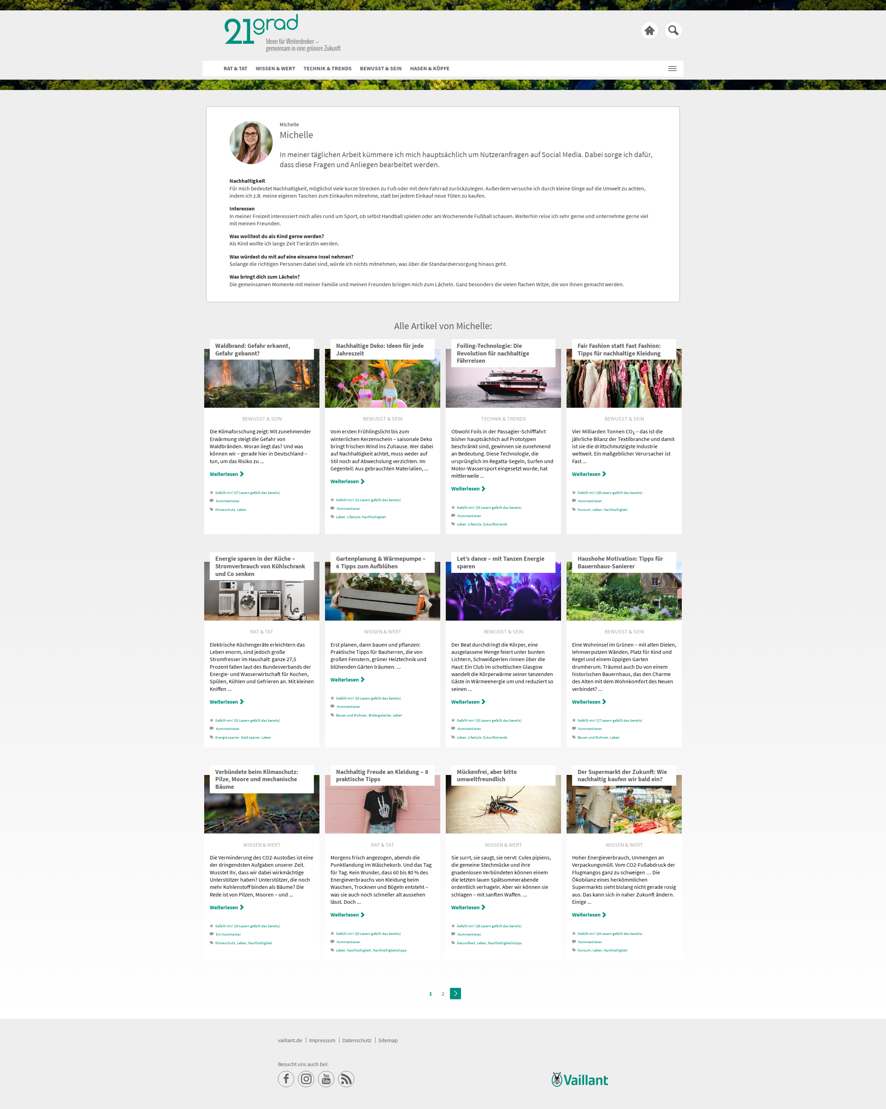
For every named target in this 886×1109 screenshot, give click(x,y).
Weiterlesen (224, 473)
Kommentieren (227, 501)
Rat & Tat (235, 68)
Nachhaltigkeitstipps (390, 950)
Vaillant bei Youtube (326, 1079)
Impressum (322, 1040)
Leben (241, 509)
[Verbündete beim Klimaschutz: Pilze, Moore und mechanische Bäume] (261, 831)
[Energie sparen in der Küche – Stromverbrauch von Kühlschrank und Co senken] (261, 618)
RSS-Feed (346, 1079)
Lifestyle (353, 517)
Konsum (584, 509)
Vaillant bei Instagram (306, 1079)
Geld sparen (250, 737)
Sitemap (388, 1040)
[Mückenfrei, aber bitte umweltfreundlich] (503, 831)
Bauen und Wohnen (351, 715)
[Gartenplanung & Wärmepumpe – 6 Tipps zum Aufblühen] (382, 618)
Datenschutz (356, 1040)
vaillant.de (290, 1040)
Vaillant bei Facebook (286, 1079)
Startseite (649, 30)
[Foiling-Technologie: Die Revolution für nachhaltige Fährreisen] (503, 405)
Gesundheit (466, 943)
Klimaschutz (225, 509)
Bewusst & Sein (381, 68)
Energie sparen (227, 737)
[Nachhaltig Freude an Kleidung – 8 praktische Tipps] (382, 831)
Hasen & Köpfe (430, 68)
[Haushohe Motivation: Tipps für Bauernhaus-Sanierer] (624, 618)
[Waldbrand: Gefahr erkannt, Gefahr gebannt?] (261, 405)
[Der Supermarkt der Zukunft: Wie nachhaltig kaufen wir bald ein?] (624, 831)
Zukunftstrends (495, 524)
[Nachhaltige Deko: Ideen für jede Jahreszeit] (382, 405)
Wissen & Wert (275, 68)
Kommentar (228, 934)
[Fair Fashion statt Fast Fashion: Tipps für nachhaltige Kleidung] (624, 405)
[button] (672, 66)
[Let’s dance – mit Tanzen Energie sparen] (503, 618)
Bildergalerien (380, 715)
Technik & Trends (328, 68)
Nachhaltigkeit (374, 517)
